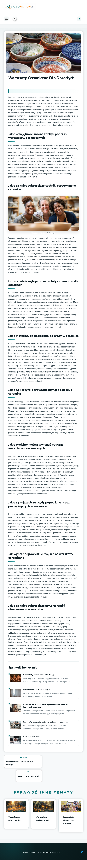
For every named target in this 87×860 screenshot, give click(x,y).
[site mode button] (15, 19)
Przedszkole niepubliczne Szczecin (68, 820)
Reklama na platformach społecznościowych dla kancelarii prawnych (46, 706)
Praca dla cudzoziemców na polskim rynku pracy (46, 722)
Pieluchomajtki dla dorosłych (37, 690)
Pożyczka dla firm (31, 737)
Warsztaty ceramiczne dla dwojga (39, 675)
